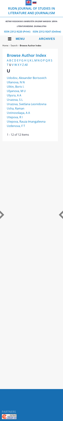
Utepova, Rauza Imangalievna (26, 121)
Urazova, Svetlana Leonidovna (26, 104)
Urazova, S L (15, 100)
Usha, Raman (15, 108)
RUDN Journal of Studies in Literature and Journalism (31, 16)
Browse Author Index (30, 45)
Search (14, 45)
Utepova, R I (15, 117)
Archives (47, 38)
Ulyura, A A (14, 95)
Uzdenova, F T (16, 126)
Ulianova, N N (16, 82)
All (26, 65)
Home (5, 45)
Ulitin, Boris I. (15, 87)
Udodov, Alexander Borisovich (27, 78)
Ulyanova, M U (16, 91)
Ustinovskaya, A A (18, 113)
